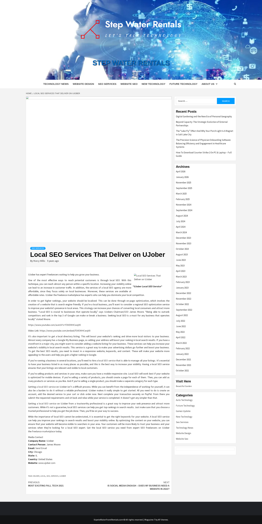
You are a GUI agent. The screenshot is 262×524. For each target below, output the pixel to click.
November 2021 (183, 365)
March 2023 (181, 276)
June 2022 (181, 326)
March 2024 (181, 232)
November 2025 (183, 182)
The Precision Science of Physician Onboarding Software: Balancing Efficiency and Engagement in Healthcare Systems (203, 143)
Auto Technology (184, 400)
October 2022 (182, 304)
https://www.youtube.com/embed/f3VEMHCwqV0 (65, 330)
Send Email (41, 448)
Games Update (183, 411)
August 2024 (182, 215)
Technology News (56, 84)
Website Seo (129, 84)
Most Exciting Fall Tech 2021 (46, 484)
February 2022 (183, 348)
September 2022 (184, 309)
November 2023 (183, 243)
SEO (48, 476)
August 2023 (182, 254)
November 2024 (183, 204)
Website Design (83, 84)
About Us (208, 84)
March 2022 (181, 342)
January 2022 (182, 354)
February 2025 (183, 199)
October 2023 (182, 248)
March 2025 (181, 193)
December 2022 (183, 293)
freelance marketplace (43, 431)
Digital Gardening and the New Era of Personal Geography (204, 116)
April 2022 (180, 337)
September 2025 (184, 188)
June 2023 (181, 259)
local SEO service (107, 360)
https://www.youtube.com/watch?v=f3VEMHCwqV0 (54, 324)
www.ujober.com (46, 462)
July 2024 (180, 221)
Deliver (36, 476)
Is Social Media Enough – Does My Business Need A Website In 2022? (138, 485)
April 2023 (180, 271)
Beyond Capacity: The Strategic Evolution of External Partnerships (202, 123)
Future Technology (183, 84)
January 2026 (182, 177)
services (55, 476)
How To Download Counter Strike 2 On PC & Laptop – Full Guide (204, 154)
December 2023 (183, 237)
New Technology (153, 84)
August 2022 (182, 315)
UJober (62, 476)
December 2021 (183, 359)
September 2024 (184, 210)
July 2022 (180, 320)
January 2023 (182, 287)
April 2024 (180, 226)
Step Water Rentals (131, 63)
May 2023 (180, 265)
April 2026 (180, 171)
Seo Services (107, 84)
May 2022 (180, 331)
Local (43, 476)
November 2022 (183, 298)
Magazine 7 (150, 519)
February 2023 (183, 282)
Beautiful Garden (184, 386)
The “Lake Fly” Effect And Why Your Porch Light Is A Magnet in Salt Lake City (204, 132)
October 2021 (182, 370)
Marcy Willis (39, 260)
